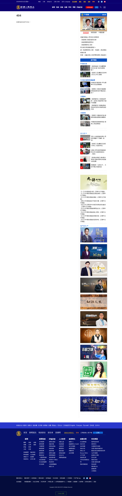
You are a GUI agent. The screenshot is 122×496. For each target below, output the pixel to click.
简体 (58, 1)
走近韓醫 (71, 453)
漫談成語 (61, 450)
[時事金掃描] (93, 275)
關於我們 (26, 478)
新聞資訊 (32, 433)
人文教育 (62, 439)
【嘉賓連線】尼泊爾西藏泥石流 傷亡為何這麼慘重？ (98, 68)
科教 (29, 449)
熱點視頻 (32, 452)
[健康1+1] (93, 377)
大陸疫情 (83, 113)
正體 (55, 1)
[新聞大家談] (93, 258)
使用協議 (48, 478)
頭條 (61, 7)
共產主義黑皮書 (95, 462)
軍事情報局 (52, 455)
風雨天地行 (94, 459)
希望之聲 (50, 481)
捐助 (85, 1)
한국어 (97, 425)
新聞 (53, 7)
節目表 (104, 14)
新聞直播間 (90, 7)
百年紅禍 (93, 457)
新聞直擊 (41, 450)
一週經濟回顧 (43, 457)
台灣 (29, 444)
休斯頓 (45, 425)
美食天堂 (82, 448)
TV (97, 7)
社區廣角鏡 (42, 459)
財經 (29, 447)
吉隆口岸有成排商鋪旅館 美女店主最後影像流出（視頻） (98, 152)
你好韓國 (82, 446)
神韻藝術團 (27, 481)
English (72, 425)
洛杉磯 (35, 425)
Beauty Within (84, 453)
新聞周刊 (41, 453)
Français (79, 425)
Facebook (99, 2)
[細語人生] (93, 309)
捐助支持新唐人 (69, 432)
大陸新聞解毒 (53, 464)
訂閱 (97, 432)
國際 (24, 442)
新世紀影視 (88, 481)
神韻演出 (25, 459)
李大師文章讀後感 (88, 47)
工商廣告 (93, 471)
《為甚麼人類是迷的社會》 (88, 39)
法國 (49, 425)
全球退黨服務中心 (60, 481)
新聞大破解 (52, 453)
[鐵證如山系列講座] (93, 411)
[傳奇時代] (93, 394)
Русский (86, 425)
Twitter (102, 2)
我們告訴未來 (95, 441)
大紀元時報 (36, 481)
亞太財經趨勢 (43, 462)
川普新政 (83, 96)
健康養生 (72, 439)
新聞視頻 (42, 439)
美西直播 (94, 32)
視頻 (57, 7)
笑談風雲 (61, 444)
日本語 (92, 425)
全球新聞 (41, 441)
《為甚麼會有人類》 (86, 45)
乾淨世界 (43, 481)
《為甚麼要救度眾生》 (87, 42)
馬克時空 (51, 462)
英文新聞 (74, 1)
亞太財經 (41, 464)
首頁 (25, 433)
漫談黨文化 (94, 466)
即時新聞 (25, 454)
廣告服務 (62, 478)
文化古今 (61, 455)
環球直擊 (41, 444)
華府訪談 (41, 455)
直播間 (58, 433)
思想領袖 (51, 450)
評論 (24, 447)
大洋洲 (40, 425)
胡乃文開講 (72, 446)
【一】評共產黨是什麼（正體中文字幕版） (93, 191)
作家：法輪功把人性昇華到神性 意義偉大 (93, 55)
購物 (93, 1)
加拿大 (30, 425)
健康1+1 (71, 441)
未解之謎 (61, 441)
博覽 (74, 7)
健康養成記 (72, 448)
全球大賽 (32, 459)
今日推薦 (32, 454)
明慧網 (69, 481)
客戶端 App (77, 478)
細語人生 (51, 466)
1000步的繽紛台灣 (84, 461)
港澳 (29, 442)
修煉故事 (93, 468)
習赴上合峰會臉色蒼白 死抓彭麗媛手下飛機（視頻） (98, 138)
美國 (24, 444)
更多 (95, 481)
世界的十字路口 (53, 459)
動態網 (75, 481)
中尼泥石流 (83, 63)
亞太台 (60, 425)
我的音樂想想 (84, 464)
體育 (35, 444)
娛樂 (35, 442)
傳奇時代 (93, 444)
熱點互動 (51, 444)
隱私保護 (41, 478)
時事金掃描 (52, 446)
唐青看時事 (52, 457)
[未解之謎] (93, 359)
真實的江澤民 (95, 455)
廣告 (80, 1)
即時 (70, 7)
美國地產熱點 (62, 457)
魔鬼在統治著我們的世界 (98, 450)
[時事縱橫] (93, 242)
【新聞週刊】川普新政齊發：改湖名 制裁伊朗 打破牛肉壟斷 (98, 100)
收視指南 (34, 478)
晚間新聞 (41, 448)
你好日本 (82, 444)
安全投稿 (55, 478)
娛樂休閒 (83, 439)
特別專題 (94, 439)
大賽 (44, 1)
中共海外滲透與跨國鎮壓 (87, 80)
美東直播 (86, 32)
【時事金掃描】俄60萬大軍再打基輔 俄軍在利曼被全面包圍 (98, 159)
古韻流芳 (61, 446)
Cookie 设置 (61, 493)
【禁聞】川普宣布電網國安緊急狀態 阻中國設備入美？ (98, 90)
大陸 (24, 449)
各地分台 (49, 1)
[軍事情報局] (93, 326)
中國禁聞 (41, 446)
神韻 (39, 1)
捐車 (89, 1)
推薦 (65, 7)
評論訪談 (79, 7)
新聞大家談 (52, 441)
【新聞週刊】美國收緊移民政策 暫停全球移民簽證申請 (98, 107)
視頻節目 (42, 433)
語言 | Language (66, 1)
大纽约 (24, 425)
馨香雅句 (61, 448)
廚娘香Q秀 (83, 457)
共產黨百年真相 (95, 446)
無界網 (81, 481)
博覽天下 (25, 457)
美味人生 (82, 450)
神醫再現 (71, 450)
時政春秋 (51, 448)
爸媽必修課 (62, 453)
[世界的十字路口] (93, 292)
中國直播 (101, 32)
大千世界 (82, 455)
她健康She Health (74, 444)
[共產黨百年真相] (93, 342)
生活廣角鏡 (83, 441)
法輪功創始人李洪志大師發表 (89, 37)
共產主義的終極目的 (97, 448)
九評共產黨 (94, 453)
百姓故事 (93, 464)
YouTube (105, 2)
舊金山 (54, 425)
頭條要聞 (25, 452)
